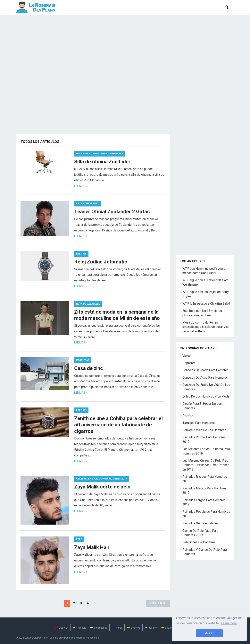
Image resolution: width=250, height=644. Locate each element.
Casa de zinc (88, 368)
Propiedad (82, 360)
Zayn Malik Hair (92, 547)
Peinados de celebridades (200, 523)
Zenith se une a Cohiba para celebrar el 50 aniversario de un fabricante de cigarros (118, 424)
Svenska (135, 627)
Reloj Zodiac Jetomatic (100, 262)
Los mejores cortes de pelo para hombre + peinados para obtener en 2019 (205, 465)
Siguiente (158, 603)
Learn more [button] (229, 623)
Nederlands (100, 627)
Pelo (79, 539)
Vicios (186, 356)
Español (169, 627)
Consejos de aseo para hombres (205, 377)
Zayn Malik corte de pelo (102, 487)
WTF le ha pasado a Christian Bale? (206, 303)
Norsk (119, 627)
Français (81, 627)
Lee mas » (80, 186)
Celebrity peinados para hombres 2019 (101, 478)
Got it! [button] (209, 633)
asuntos (188, 415)
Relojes (81, 253)
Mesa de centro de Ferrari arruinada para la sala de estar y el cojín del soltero (205, 327)
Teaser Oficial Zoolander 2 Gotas (112, 211)
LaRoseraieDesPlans (36, 637)
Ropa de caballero (88, 303)
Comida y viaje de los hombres (204, 430)
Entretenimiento (87, 203)
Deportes (189, 363)
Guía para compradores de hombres (99, 153)
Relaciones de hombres (198, 542)
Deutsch (63, 627)
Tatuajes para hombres (198, 423)
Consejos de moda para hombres (205, 370)
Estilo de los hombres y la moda (205, 396)
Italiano (153, 627)
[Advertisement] (125, 44)
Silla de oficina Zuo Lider (102, 162)
